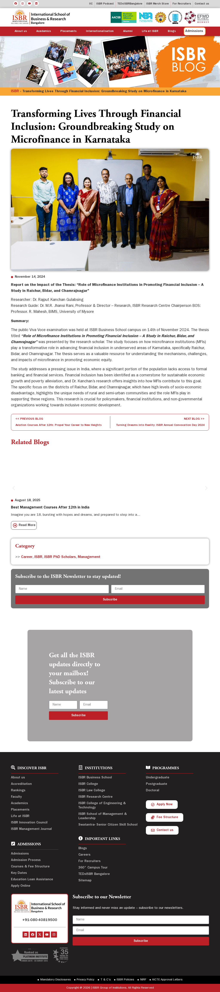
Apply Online (20, 886)
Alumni (128, 31)
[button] (13, 488)
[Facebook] (15, 3)
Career (26, 557)
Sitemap (85, 880)
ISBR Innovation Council (29, 823)
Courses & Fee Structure (30, 866)
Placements (68, 31)
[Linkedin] (36, 3)
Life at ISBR (150, 31)
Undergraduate (157, 777)
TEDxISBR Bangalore (94, 874)
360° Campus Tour (93, 868)
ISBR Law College (91, 790)
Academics (43, 31)
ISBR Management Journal (31, 829)
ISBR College (88, 784)
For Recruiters (89, 861)
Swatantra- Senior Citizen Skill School (108, 825)
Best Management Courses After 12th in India (50, 508)
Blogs (172, 31)
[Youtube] (29, 3)
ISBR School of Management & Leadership (102, 816)
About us (21, 31)
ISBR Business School (95, 777)
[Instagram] (22, 3)
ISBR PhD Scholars (60, 557)
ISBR (15, 91)
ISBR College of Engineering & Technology (102, 806)
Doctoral (152, 790)
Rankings (18, 790)
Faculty (16, 797)
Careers (84, 855)
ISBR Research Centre (95, 797)
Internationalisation (100, 31)
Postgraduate (156, 784)
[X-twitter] (40, 935)
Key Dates (19, 873)
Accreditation (21, 784)
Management (89, 557)
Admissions (20, 854)
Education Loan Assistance (32, 879)
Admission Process (26, 860)
